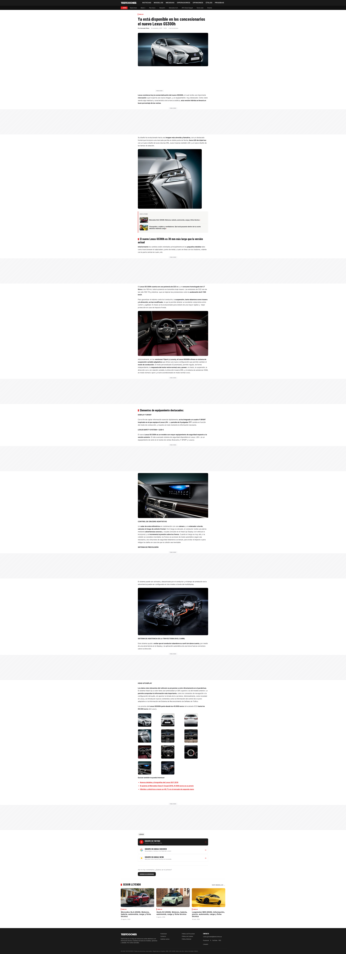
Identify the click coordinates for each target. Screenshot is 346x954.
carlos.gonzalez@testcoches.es (212, 936)
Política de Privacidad (188, 933)
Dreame (209, 8)
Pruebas (219, 3)
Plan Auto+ (152, 8)
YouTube (214, 940)
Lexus (141, 834)
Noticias (146, 3)
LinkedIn (205, 944)
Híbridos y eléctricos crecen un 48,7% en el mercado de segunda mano (167, 789)
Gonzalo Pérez (144, 28)
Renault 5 (162, 8)
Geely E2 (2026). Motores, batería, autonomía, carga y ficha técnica (172, 913)
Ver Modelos (218, 885)
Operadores (183, 3)
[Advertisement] (177, 80)
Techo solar (200, 8)
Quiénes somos (164, 939)
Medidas (170, 3)
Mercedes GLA (173, 8)
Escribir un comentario (147, 874)
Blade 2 (143, 8)
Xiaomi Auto (133, 8)
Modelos (158, 3)
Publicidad (163, 933)
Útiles (209, 3)
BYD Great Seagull (187, 8)
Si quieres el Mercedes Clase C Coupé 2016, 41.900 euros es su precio (167, 786)
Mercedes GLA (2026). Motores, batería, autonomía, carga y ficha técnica (136, 914)
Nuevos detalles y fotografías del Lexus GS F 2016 (159, 782)
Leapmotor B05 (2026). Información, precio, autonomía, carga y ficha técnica (208, 914)
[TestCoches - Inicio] (129, 3)
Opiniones (198, 3)
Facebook (206, 940)
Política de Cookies (187, 936)
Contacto (163, 936)
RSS (220, 940)
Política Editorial (186, 939)
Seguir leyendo (132, 884)
